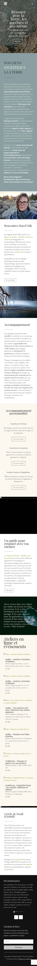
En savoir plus (10, 280)
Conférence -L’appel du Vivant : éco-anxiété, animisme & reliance (18, 787)
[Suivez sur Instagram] (21, 917)
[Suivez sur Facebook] (16, 917)
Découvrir (9, 590)
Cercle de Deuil (18, 859)
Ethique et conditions (25, 959)
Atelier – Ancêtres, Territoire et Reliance (17, 660)
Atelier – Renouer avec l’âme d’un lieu (17, 735)
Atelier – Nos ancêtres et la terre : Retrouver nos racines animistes (17, 710)
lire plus (7, 669)
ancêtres (17, 252)
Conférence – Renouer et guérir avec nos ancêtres (16, 762)
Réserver (18, 41)
